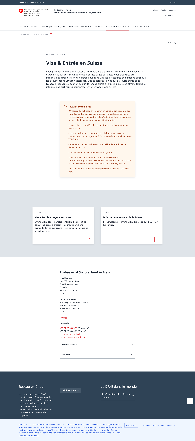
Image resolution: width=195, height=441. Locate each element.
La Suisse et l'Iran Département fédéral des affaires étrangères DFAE (77, 11)
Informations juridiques (29, 435)
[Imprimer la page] (169, 42)
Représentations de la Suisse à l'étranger (116, 395)
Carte (62, 317)
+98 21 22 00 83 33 (68, 328)
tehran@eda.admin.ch (70, 334)
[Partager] (174, 42)
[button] (28, 26)
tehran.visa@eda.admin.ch (72, 337)
